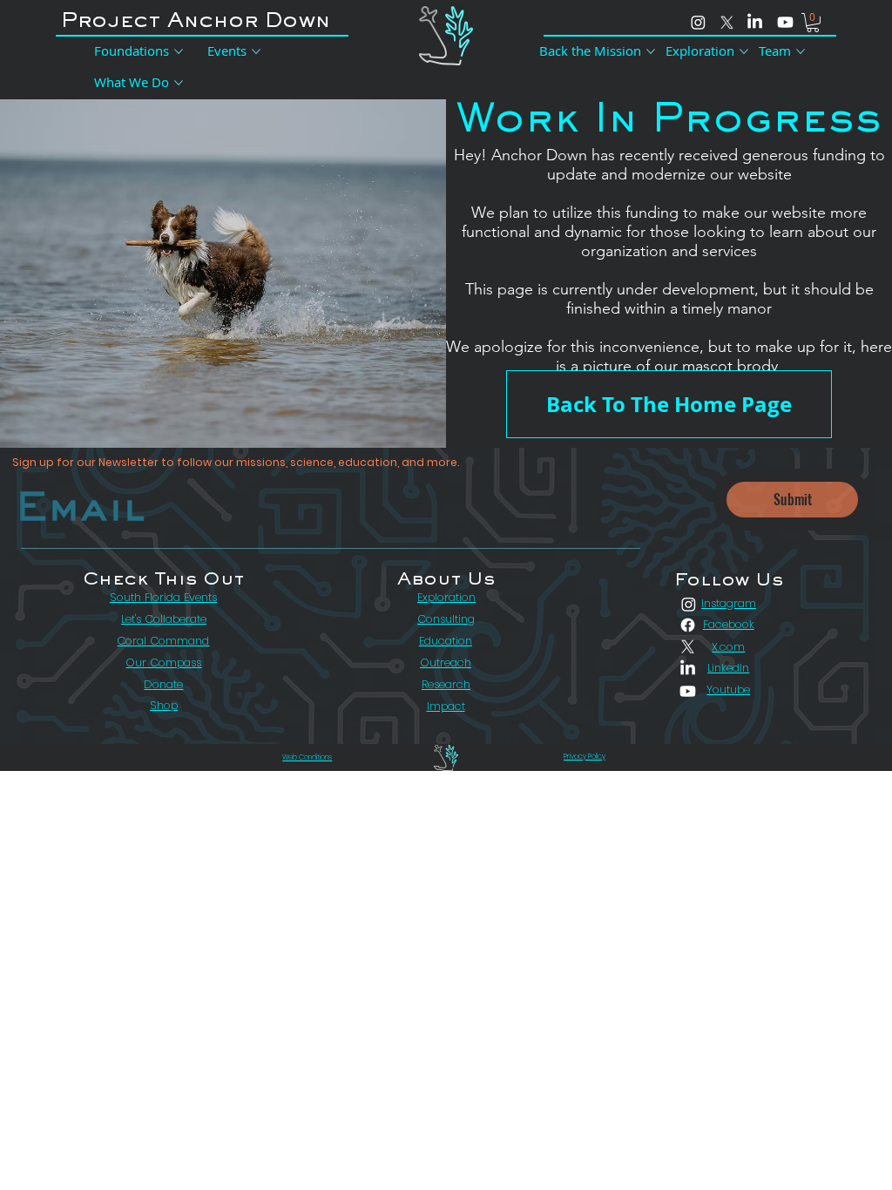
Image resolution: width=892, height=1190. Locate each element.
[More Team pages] (800, 51)
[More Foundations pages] (178, 51)
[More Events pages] (256, 51)
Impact (446, 706)
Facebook (728, 624)
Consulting (446, 619)
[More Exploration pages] (744, 51)
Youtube (728, 689)
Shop (164, 705)
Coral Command (163, 640)
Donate (163, 684)
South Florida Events (163, 597)
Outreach (445, 662)
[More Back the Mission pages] (650, 51)
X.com (728, 646)
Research (446, 684)
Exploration (446, 597)
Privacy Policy (584, 756)
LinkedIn (728, 667)
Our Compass (163, 662)
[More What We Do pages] (178, 82)
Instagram (728, 603)
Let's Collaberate (163, 619)
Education (445, 640)
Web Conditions (307, 757)
